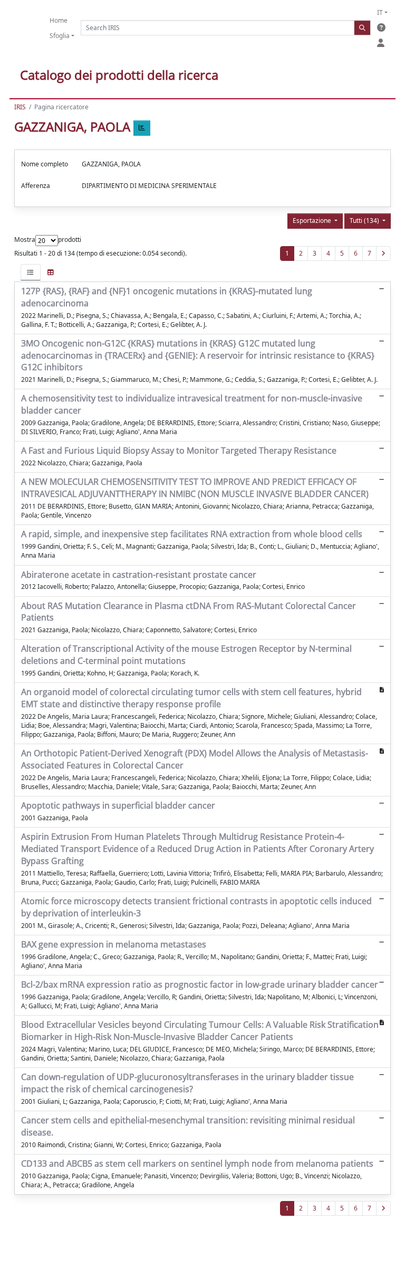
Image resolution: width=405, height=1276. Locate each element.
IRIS (20, 106)
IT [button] (380, 12)
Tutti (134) (365, 220)
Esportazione (313, 220)
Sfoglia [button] (60, 35)
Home (59, 20)
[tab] (31, 272)
